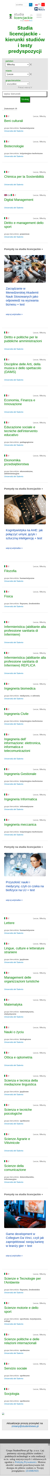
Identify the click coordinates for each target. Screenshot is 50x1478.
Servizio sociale (15, 1368)
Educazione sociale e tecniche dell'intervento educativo (21, 431)
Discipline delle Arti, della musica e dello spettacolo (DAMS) (22, 368)
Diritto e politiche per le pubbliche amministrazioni (23, 339)
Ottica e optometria (18, 1057)
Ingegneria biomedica (19, 688)
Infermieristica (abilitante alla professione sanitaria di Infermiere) (25, 630)
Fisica (8, 596)
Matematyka (13, 1004)
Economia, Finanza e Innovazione (19, 402)
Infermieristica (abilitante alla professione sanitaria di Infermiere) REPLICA (25, 661)
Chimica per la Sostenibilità (24, 176)
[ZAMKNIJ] (32, 1470)
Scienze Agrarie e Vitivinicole (17, 1141)
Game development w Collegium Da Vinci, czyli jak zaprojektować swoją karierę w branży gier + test (25, 1240)
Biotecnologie (14, 146)
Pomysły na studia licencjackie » (23, 249)
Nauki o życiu (14, 1032)
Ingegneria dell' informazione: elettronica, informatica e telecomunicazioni (22, 745)
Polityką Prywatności (25, 1462)
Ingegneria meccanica (20, 824)
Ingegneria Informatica (20, 799)
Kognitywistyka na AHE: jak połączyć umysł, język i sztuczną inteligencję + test (24, 534)
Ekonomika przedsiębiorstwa (16, 462)
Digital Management (18, 200)
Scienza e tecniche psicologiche (18, 1111)
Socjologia (11, 1394)
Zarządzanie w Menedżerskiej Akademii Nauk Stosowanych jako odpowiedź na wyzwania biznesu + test (22, 296)
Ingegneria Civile (16, 714)
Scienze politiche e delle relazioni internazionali (21, 1341)
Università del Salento (13, 131)
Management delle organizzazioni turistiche (21, 979)
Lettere (9, 923)
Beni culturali (13, 121)
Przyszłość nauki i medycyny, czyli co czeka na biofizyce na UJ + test (25, 886)
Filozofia (10, 571)
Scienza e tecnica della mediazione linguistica (21, 1082)
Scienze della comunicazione (15, 1168)
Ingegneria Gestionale (20, 774)
